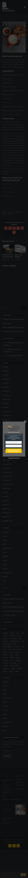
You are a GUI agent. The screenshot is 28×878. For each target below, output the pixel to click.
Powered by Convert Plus (14, 458)
